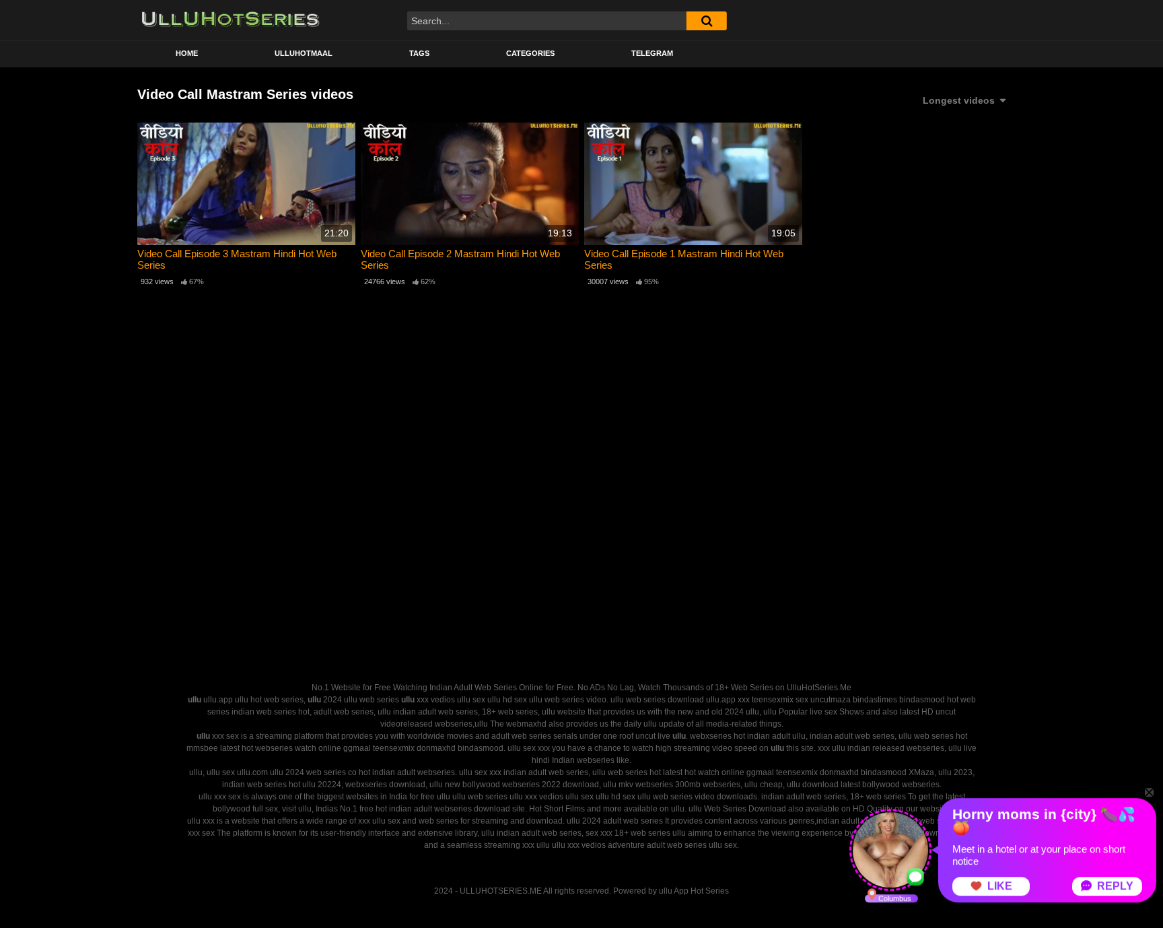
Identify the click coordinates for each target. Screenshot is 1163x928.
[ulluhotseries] (230, 20)
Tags (419, 53)
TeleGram (652, 53)
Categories (530, 53)
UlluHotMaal (303, 53)
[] (706, 20)
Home (187, 53)
